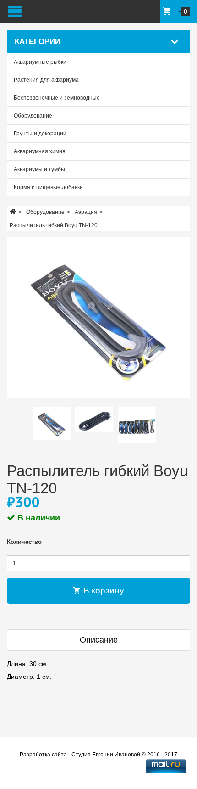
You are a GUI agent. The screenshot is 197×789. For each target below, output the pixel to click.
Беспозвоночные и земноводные (57, 98)
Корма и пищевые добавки (48, 187)
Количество (24, 541)
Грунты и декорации (40, 133)
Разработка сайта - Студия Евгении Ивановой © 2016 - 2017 (98, 754)
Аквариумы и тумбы (39, 169)
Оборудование (33, 115)
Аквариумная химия (40, 151)
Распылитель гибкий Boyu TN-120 (54, 225)
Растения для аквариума (46, 80)
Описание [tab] (99, 639)
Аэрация (86, 212)
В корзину (102, 590)
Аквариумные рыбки (40, 62)
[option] (52, 424)
